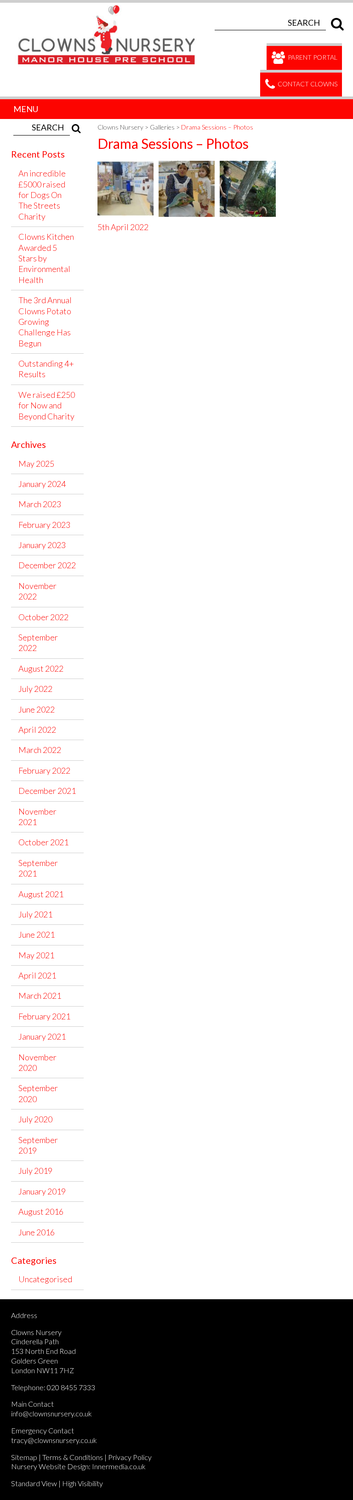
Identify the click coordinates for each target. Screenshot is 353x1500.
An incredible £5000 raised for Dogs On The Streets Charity (42, 194)
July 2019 (35, 1171)
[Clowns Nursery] (111, 8)
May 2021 (36, 955)
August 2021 (40, 894)
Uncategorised (45, 1279)
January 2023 (42, 545)
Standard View (34, 1483)
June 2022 (36, 709)
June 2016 (36, 1232)
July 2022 (35, 689)
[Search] (335, 22)
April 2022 (37, 730)
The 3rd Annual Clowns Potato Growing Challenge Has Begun (45, 321)
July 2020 (35, 1119)
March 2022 (39, 750)
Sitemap (24, 1457)
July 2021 (35, 914)
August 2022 (40, 668)
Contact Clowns (306, 84)
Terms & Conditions (72, 1457)
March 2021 (39, 996)
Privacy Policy (130, 1457)
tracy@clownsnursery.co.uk (54, 1440)
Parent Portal (311, 57)
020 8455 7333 (71, 1387)
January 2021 (42, 1036)
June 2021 (36, 934)
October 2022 (43, 617)
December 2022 (47, 565)
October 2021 (43, 842)
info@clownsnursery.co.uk (51, 1413)
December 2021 (47, 791)
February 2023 (44, 525)
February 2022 (44, 770)
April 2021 (37, 975)
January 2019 (42, 1191)
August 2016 (40, 1211)
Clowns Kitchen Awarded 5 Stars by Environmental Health (46, 258)
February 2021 (44, 1016)
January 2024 (42, 484)
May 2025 (36, 463)
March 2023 (39, 504)
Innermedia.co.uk (119, 1466)
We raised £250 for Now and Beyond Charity (46, 405)
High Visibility (82, 1483)
